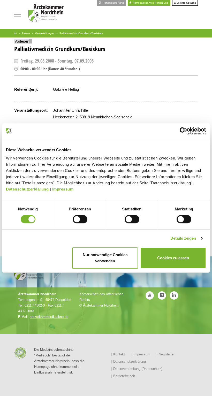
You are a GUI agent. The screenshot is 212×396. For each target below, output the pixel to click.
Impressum (63, 189)
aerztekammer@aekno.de (49, 317)
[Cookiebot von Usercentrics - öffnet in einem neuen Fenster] (183, 131)
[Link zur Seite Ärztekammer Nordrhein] (15, 33)
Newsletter (167, 354)
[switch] (80, 219)
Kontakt (119, 354)
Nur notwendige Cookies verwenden (105, 258)
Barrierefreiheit (124, 376)
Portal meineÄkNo (113, 2)
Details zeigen (183, 238)
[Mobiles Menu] (17, 15)
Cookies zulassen (173, 258)
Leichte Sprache (186, 3)
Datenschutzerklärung (27, 189)
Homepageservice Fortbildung (150, 2)
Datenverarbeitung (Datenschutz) (137, 369)
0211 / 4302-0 (35, 305)
